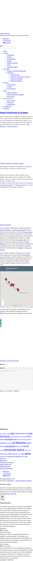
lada (11, 443)
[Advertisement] (16, 16)
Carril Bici (16, 360)
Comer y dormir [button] (8, 98)
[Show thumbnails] (5, 225)
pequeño (2, 450)
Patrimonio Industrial (16, 78)
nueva (21, 446)
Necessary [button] (3, 528)
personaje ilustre (14, 449)
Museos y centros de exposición (16, 71)
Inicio (5, 51)
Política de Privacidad (6, 468)
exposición (20, 439)
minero (2, 446)
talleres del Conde (20, 185)
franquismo (28, 439)
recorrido (14, 454)
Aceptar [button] (2, 493)
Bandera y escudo (12, 63)
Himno (9, 65)
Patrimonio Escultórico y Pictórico (20, 76)
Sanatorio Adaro (22, 240)
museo (17, 446)
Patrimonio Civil (15, 74)
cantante (4, 433)
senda (5, 456)
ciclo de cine (20, 433)
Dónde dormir (11, 104)
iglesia (8, 443)
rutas (22, 454)
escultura (8, 439)
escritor (2, 439)
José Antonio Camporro (7, 185)
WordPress (10, 480)
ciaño (12, 433)
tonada (22, 456)
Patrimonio (10, 72)
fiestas (24, 439)
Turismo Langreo (6, 479)
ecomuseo (23, 436)
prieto (10, 454)
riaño (19, 454)
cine (26, 433)
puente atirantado (5, 230)
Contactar (6, 108)
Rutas (5, 90)
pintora (29, 450)
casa (8, 433)
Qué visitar (7, 69)
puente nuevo (28, 232)
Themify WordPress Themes (23, 480)
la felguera (19, 442)
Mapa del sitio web (5, 464)
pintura (2, 454)
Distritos (9, 57)
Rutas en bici (10, 96)
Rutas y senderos (12, 92)
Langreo (6, 53)
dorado (15, 436)
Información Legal (5, 466)
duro (19, 436)
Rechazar (7, 493)
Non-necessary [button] (4, 544)
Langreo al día (11, 84)
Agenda (9, 86)
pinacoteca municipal (19, 230)
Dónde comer (11, 100)
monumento (10, 446)
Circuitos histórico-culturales (15, 94)
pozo (6, 454)
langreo (28, 443)
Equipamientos (11, 59)
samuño (2, 456)
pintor (25, 450)
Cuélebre (20, 248)
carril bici (2, 311)
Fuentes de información (7, 462)
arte (1, 433)
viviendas (2, 458)
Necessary (5, 530)
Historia (9, 61)
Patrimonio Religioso (16, 80)
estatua (15, 439)
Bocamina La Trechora (6, 360)
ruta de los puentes (13, 126)
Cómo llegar (10, 55)
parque (26, 446)
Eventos (6, 82)
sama (28, 453)
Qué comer (10, 102)
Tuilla (26, 456)
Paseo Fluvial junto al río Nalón (14, 112)
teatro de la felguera (14, 456)
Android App (7, 106)
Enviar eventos (11, 88)
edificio (29, 436)
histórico (3, 443)
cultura (11, 436)
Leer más (13, 493)
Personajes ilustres (12, 67)
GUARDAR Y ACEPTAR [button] (6, 560)
